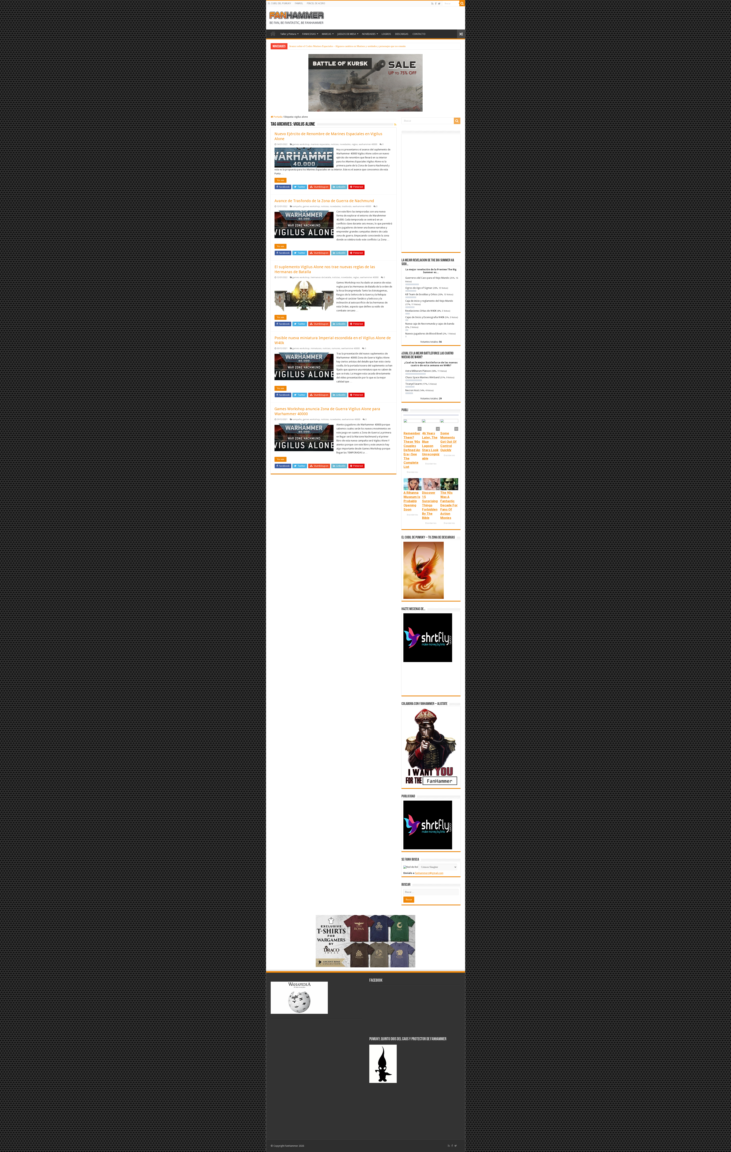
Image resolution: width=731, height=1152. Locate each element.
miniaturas (316, 348)
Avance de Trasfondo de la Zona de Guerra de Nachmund (324, 201)
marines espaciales (320, 144)
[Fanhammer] (296, 17)
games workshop (301, 144)
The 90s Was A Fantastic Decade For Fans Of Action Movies (449, 505)
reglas (355, 144)
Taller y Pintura (288, 34)
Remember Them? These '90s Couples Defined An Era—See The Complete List (412, 450)
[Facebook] (436, 3)
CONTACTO (419, 34)
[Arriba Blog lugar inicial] (365, 82)
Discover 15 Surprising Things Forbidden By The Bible (430, 505)
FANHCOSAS (309, 34)
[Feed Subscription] (395, 124)
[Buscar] (462, 3)
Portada (277, 116)
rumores (336, 348)
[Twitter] (439, 3)
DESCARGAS (401, 34)
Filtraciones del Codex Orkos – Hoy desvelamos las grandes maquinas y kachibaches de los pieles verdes (343, 46)
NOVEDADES (369, 34)
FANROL (299, 3)
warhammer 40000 (368, 144)
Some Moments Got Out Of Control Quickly (448, 441)
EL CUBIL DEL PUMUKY (279, 3)
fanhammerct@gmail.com (429, 873)
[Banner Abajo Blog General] (365, 940)
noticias (335, 144)
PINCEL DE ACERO (316, 3)
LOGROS (386, 34)
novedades (345, 144)
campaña (297, 206)
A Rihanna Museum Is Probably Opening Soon (412, 501)
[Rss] (432, 3)
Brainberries (412, 472)
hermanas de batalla (321, 277)
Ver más (280, 180)
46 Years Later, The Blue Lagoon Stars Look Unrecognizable (431, 445)
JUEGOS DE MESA (346, 34)
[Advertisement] (431, 193)
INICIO (273, 33)
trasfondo (347, 206)
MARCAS (326, 34)
